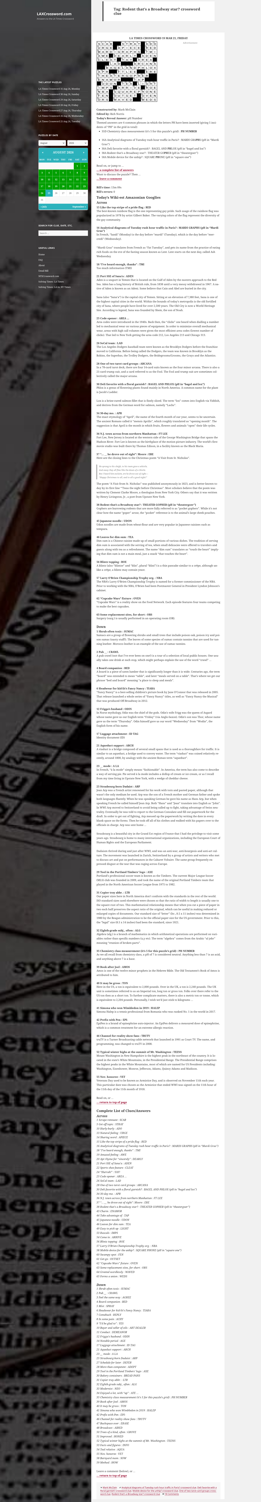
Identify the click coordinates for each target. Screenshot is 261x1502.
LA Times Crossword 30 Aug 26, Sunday (58, 94)
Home (41, 254)
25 (49, 193)
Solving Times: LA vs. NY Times (54, 287)
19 (56, 186)
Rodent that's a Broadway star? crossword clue (136, 1493)
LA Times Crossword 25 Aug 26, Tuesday (59, 121)
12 (56, 179)
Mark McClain (110, 1487)
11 (49, 179)
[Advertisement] (63, 51)
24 (42, 193)
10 (42, 179)
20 (63, 186)
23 (84, 186)
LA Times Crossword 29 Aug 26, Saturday (59, 99)
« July (44, 206)
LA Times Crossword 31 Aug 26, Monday (59, 88)
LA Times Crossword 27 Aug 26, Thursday (59, 110)
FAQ (40, 259)
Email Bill (43, 270)
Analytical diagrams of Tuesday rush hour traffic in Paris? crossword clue (159, 1487)
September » (79, 206)
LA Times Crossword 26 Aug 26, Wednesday (61, 115)
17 (42, 186)
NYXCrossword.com (48, 276)
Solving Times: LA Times (51, 281)
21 (70, 186)
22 (77, 186)
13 (63, 179)
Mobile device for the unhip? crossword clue (155, 1490)
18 (49, 186)
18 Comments (172, 1493)
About (41, 265)
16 (84, 179)
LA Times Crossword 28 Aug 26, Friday (58, 105)
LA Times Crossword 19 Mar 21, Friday (158, 38)
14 (70, 179)
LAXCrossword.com (54, 13)
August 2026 (63, 152)
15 (77, 179)
